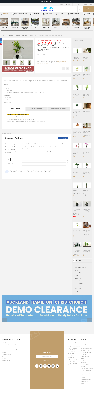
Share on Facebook (1, 39)
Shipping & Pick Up (15, 108)
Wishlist (16, 351)
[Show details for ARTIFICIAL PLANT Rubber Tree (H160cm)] (87, 106)
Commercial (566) (78, 283)
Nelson (82, 358)
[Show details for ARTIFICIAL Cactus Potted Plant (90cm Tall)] (87, 185)
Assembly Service (6, 347)
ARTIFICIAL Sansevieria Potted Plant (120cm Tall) (77, 192)
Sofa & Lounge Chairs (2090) (81, 267)
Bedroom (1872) (78, 265)
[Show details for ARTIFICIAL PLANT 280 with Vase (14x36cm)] (87, 50)
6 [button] (52, 320)
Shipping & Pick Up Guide (74, 346)
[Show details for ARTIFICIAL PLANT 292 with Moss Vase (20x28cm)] (87, 87)
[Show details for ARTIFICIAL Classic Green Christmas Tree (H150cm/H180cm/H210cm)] (77, 245)
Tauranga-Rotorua (85, 356)
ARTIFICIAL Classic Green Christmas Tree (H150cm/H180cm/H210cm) (77, 252)
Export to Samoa (84, 381)
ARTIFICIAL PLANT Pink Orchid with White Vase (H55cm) (86, 153)
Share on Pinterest (1, 44)
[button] (91, 24)
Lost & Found (71, 355)
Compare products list (88, 4)
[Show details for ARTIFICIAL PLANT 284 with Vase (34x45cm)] (87, 69)
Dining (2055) (77, 272)
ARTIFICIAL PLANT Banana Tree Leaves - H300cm (77, 232)
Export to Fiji (83, 377)
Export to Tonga (84, 383)
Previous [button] (4, 320)
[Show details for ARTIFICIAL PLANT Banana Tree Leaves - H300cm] (77, 225)
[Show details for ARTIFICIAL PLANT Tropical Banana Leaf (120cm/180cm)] (77, 106)
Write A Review (63, 138)
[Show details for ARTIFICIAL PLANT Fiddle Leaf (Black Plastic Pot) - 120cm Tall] (87, 245)
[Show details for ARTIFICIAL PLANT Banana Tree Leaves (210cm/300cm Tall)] (87, 126)
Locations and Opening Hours (73, 343)
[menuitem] (8, 343)
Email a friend (67, 68)
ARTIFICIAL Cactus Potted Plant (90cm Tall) (86, 192)
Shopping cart (17, 349)
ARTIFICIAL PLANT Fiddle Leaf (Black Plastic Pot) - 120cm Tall (87, 252)
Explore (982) (77, 288)
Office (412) (77, 275)
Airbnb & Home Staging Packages (86, 371)
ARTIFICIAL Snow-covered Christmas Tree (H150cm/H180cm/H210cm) (87, 232)
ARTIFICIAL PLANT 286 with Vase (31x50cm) (77, 94)
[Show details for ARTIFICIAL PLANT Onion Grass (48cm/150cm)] (77, 50)
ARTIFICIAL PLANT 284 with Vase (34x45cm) (86, 76)
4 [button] (47, 320)
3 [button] (44, 320)
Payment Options (72, 357)
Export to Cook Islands (86, 379)
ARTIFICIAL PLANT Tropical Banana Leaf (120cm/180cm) (77, 113)
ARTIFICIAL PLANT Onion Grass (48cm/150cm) (77, 57)
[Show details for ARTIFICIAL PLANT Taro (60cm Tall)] (77, 165)
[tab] (15, 109)
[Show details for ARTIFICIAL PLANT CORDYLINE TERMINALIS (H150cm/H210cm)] (77, 145)
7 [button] (54, 320)
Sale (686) (76, 291)
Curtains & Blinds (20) (79, 280)
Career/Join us (84, 366)
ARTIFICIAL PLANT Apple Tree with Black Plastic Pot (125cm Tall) (86, 172)
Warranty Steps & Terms (7, 354)
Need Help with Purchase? (58, 108)
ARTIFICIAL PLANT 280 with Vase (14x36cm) (86, 57)
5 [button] (49, 320)
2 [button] (42, 320)
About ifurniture (84, 342)
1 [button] (39, 320)
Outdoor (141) (77, 278)
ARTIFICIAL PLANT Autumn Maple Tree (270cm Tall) (77, 132)
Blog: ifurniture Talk (6, 360)
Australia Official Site (85, 364)
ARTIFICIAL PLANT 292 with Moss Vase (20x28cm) (86, 94)
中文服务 (4, 358)
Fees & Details (10, 123)
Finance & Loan (71, 351)
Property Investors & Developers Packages (86, 374)
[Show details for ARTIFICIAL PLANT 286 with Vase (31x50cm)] (77, 87)
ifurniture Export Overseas (87, 368)
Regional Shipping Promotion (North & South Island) (72, 365)
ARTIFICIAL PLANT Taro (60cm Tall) (77, 171)
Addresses (16, 347)
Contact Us (4, 342)
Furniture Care (71, 361)
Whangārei (83, 354)
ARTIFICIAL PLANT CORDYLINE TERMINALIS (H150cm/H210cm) (77, 153)
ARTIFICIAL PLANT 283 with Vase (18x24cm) (77, 76)
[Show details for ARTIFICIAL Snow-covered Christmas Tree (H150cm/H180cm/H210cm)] (87, 225)
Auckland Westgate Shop (86, 348)
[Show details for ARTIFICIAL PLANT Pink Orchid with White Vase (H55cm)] (87, 145)
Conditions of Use (72, 359)
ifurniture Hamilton (85, 350)
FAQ (2, 356)
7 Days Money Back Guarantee (6, 351)
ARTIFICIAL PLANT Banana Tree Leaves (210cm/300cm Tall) (87, 133)
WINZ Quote (71, 353)
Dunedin (82, 360)
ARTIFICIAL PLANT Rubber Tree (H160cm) (86, 113)
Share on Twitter (1, 42)
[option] (7, 62)
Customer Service (6, 345)
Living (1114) (77, 270)
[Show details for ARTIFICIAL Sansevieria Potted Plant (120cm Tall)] (77, 185)
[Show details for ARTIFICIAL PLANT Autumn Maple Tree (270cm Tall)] (77, 126)
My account (16, 342)
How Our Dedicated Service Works (72, 349)
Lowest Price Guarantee (7, 349)
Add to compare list (63, 68)
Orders (15, 345)
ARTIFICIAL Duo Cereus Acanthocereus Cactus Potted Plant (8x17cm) (76, 212)
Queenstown (84, 362)
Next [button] (89, 320)
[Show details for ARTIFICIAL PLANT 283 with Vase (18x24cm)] (77, 69)
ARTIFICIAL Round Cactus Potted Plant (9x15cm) (86, 210)
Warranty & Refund (36, 108)
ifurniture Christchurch (86, 352)
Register (62, 4)
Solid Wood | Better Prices (45, 1)
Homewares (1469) (78, 286)
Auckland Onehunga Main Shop (86, 345)
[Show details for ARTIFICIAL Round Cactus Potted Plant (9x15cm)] (87, 204)
